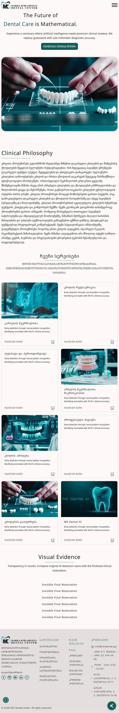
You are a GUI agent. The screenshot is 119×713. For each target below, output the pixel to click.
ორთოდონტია (49, 652)
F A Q (72, 650)
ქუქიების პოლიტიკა (76, 663)
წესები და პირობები (76, 673)
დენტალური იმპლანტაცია (49, 678)
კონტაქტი (76, 656)
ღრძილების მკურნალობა (48, 660)
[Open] (115, 5)
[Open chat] (111, 705)
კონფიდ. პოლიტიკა (76, 682)
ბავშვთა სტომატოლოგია (51, 669)
